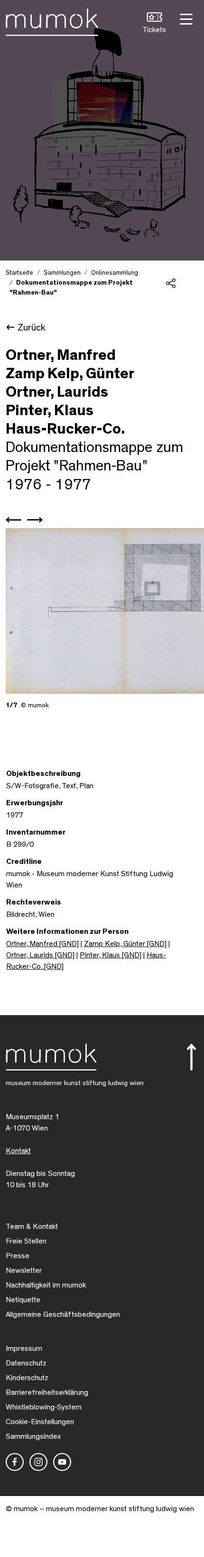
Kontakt (18, 1151)
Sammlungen (62, 273)
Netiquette (23, 1300)
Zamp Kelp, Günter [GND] (125, 944)
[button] (154, 24)
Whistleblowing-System (44, 1407)
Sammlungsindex (33, 1436)
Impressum (24, 1348)
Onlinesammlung (114, 273)
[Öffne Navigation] (185, 18)
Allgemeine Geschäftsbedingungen (63, 1314)
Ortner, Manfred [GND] (42, 944)
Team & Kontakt (32, 1226)
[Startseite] (52, 20)
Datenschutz (26, 1363)
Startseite (19, 273)
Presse (17, 1256)
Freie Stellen (26, 1241)
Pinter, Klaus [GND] (110, 955)
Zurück (31, 327)
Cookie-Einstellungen (40, 1422)
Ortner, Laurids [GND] (40, 955)
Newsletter (24, 1270)
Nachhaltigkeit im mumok (46, 1285)
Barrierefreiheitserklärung (47, 1392)
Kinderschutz (27, 1378)
